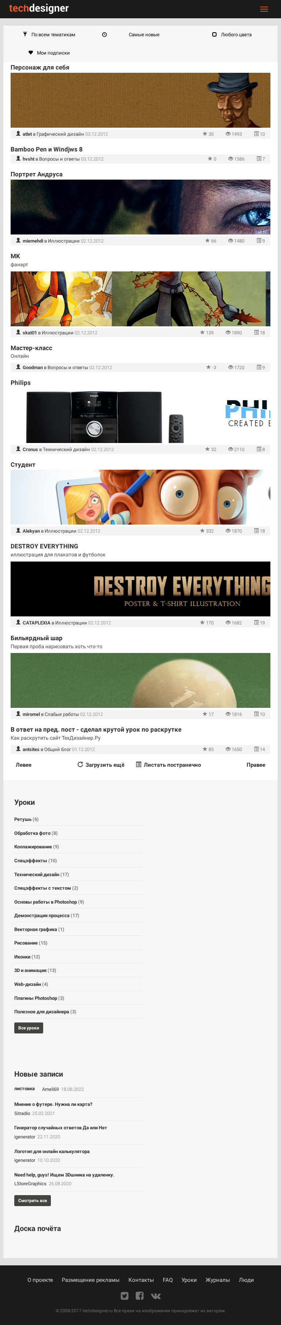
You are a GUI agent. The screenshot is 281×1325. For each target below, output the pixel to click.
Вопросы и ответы (59, 159)
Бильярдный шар (37, 638)
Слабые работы (62, 714)
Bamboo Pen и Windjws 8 (47, 149)
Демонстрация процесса (46, 915)
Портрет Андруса (37, 174)
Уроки (189, 1280)
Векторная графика (39, 929)
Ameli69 (51, 1089)
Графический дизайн (60, 134)
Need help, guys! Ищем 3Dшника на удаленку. (64, 1175)
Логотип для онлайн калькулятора (52, 1151)
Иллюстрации (64, 241)
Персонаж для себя (40, 67)
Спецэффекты (35, 860)
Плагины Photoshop (39, 998)
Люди (246, 1280)
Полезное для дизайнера (45, 1011)
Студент (23, 464)
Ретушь (26, 819)
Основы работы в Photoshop (49, 902)
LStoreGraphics (31, 1183)
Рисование (31, 943)
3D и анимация (35, 970)
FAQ (168, 1280)
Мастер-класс (31, 348)
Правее (256, 765)
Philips (21, 382)
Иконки (27, 957)
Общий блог (57, 749)
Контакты (141, 1280)
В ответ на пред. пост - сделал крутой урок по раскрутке (96, 729)
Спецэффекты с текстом (46, 888)
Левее (23, 765)
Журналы (218, 1280)
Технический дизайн (66, 449)
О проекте (40, 1280)
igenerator (25, 1137)
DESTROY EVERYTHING (44, 546)
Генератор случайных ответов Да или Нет (60, 1127)
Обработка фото (36, 833)
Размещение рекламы (91, 1280)
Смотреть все (32, 1200)
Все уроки (28, 1028)
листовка (24, 1088)
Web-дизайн (31, 984)
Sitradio (22, 1113)
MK (15, 256)
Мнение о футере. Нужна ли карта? (53, 1104)
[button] (49, 35)
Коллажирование (36, 846)
